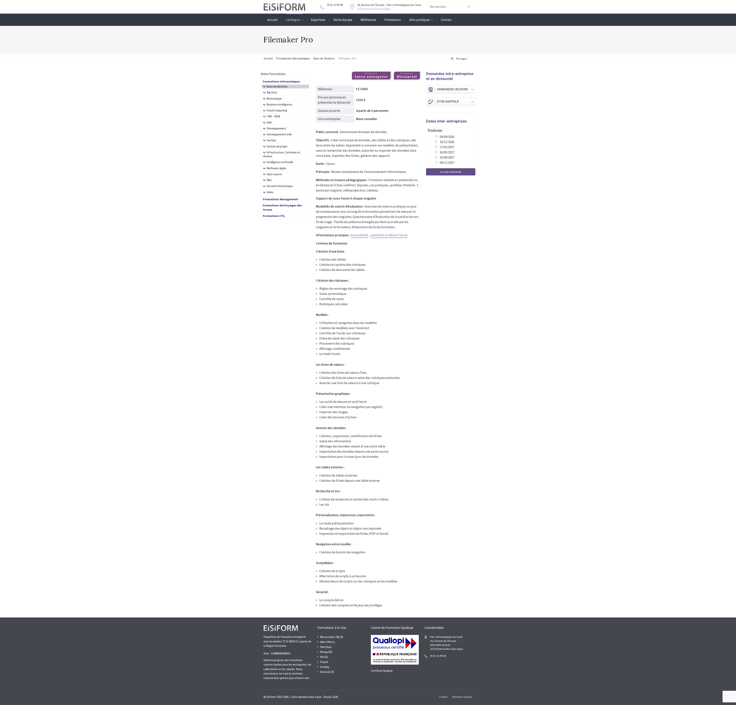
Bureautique (274, 98)
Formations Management (280, 199)
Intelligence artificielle (280, 162)
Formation (371, 75)
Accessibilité (359, 235)
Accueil (272, 20)
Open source (274, 174)
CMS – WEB (273, 116)
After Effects (327, 642)
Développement (276, 128)
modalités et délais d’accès (389, 235)
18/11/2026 (447, 142)
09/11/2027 (447, 162)
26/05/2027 (447, 152)
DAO (269, 122)
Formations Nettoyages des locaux (282, 207)
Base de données (324, 58)
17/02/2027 (447, 147)
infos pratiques (419, 20)
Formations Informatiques (293, 58)
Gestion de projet (277, 146)
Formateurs (392, 20)
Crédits (443, 697)
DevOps (271, 140)
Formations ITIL (274, 216)
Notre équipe (343, 20)
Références (368, 20)
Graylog (324, 667)
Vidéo (270, 192)
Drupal (324, 662)
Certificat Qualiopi (382, 670)
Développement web (279, 134)
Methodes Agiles (277, 168)
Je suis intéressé (450, 172)
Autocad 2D (327, 672)
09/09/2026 (447, 137)
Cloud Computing (277, 110)
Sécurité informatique (280, 186)
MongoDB (326, 652)
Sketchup (326, 647)
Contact (446, 20)
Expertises (318, 20)
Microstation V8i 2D (331, 637)
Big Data (272, 92)
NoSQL (324, 657)
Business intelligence (279, 104)
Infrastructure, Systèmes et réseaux (281, 154)
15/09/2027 (447, 157)
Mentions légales (462, 697)
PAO (269, 180)
